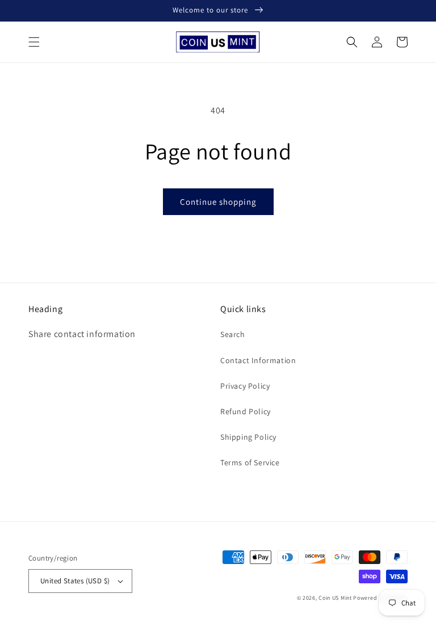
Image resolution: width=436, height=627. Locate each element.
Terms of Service (250, 462)
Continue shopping (218, 201)
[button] (34, 42)
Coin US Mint (334, 597)
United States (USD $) (75, 581)
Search (232, 334)
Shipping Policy (248, 437)
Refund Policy (245, 411)
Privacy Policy (245, 386)
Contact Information (258, 360)
